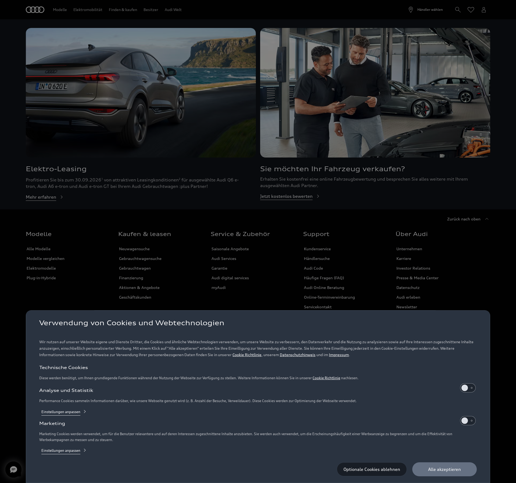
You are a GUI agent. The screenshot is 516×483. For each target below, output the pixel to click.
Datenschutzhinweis (298, 354)
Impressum (339, 354)
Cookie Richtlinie (246, 354)
